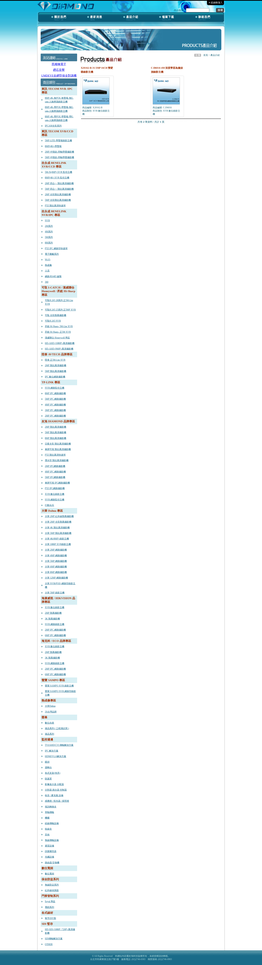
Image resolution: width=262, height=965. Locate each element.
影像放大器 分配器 (54, 784)
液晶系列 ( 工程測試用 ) (57, 728)
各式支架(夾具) (52, 773)
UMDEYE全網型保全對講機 (59, 75)
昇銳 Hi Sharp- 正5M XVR (58, 332)
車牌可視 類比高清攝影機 (58, 449)
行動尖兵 (49, 505)
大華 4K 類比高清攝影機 (57, 527)
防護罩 (48, 778)
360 (46, 282)
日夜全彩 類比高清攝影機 (58, 443)
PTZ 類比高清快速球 (55, 205)
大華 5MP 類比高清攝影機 (58, 533)
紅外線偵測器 (52, 890)
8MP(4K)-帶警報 (53, 146)
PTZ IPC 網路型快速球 (56, 248)
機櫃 (47, 817)
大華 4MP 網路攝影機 (56, 555)
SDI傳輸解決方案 (54, 938)
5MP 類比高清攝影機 (55, 371)
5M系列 (49, 237)
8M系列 (49, 242)
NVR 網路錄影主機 (54, 624)
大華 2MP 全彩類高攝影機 (58, 521)
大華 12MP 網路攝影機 (56, 577)
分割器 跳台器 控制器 (56, 790)
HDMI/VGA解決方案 (55, 756)
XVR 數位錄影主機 (54, 494)
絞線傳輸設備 (52, 823)
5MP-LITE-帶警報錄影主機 (58, 140)
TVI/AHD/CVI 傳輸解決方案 (59, 745)
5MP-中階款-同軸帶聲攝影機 (59, 157)
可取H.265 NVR (53, 320)
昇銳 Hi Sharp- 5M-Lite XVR (59, 326)
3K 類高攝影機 (52, 618)
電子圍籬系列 (52, 254)
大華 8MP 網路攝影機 (56, 572)
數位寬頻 (49, 873)
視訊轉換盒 (50, 806)
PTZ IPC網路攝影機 (55, 488)
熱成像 (48, 265)
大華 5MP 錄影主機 (54, 592)
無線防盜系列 (52, 884)
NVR (47, 220)
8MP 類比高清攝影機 (55, 438)
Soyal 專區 (50, 901)
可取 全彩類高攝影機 (55, 315)
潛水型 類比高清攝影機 (56, 460)
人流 (47, 270)
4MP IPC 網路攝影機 (55, 404)
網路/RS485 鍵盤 (53, 276)
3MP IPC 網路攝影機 (55, 410)
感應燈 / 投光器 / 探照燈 (57, 801)
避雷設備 (49, 845)
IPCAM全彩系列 (53, 125)
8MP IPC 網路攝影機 (55, 393)
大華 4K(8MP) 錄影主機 (57, 538)
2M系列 (49, 226)
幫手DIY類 (50, 918)
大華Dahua (50, 706)
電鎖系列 (49, 907)
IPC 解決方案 (51, 750)
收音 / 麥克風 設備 (54, 795)
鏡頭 (47, 762)
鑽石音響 (59, 69)
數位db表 (49, 723)
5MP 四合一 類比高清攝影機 (59, 189)
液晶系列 (49, 734)
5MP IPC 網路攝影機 (55, 399)
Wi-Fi (47, 259)
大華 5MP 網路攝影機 (56, 561)
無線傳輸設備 (52, 840)
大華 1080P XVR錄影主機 (58, 544)
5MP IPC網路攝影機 (55, 477)
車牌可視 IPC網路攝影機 (57, 482)
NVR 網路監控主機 (54, 387)
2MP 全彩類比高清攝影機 (58, 194)
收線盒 (48, 829)
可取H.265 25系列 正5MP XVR (60, 309)
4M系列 (49, 231)
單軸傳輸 (49, 812)
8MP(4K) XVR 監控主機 (57, 177)
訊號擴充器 (50, 851)
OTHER (49, 944)
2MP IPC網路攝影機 (55, 466)
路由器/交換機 (52, 862)
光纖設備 (49, 857)
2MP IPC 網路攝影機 (55, 415)
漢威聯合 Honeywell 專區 (57, 337)
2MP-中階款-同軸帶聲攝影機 (59, 151)
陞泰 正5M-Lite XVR (55, 360)
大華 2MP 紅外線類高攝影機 (59, 516)
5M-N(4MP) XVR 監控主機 (58, 172)
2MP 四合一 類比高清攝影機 (59, 183)
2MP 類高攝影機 (53, 613)
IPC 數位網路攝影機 (55, 376)
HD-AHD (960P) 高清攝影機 (59, 348)
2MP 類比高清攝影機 (55, 365)
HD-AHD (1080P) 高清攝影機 (59, 343)
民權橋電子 (59, 64)
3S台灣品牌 (51, 711)
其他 (47, 834)
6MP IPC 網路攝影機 (55, 635)
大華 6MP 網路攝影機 (56, 566)
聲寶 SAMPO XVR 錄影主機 (59, 685)
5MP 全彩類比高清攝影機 (58, 200)
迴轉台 (48, 767)
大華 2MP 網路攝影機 (56, 549)
